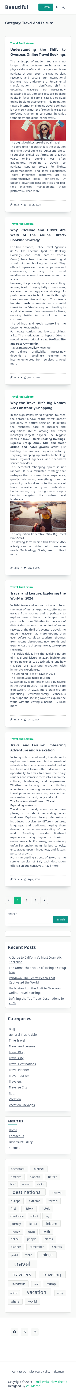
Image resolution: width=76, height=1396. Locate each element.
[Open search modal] (63, 7)
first (13, 1208)
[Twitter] (24, 1332)
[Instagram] (35, 1332)
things (47, 1254)
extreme (34, 1201)
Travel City (16, 1058)
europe (15, 1201)
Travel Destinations (22, 1064)
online (15, 1239)
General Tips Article (23, 1035)
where (15, 1301)
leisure (51, 1223)
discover (57, 1193)
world (32, 1301)
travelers (21, 1274)
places (49, 1239)
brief (12, 1184)
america (16, 1177)
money (15, 1231)
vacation (36, 1292)
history (29, 1208)
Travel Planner (19, 1070)
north (46, 1231)
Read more (33, 191)
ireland (34, 1216)
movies (31, 1231)
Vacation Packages (22, 1105)
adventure (18, 1169)
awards (35, 1177)
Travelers (15, 1081)
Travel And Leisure (22, 43)
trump (51, 1284)
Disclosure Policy (21, 1142)
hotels (46, 1208)
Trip (11, 1093)
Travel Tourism (19, 1076)
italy (47, 1216)
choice (40, 1184)
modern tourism (46, 61)
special (14, 1255)
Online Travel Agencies (50, 247)
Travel (19, 769)
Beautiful (16, 7)
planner (16, 1247)
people (31, 1239)
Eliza (16, 204)
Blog (12, 1029)
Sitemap (14, 1148)
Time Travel (17, 1040)
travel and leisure (32, 605)
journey (16, 1224)
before (52, 1177)
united (14, 1293)
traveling (52, 1274)
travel (22, 1264)
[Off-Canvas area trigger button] (69, 7)
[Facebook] (14, 1332)
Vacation (15, 1099)
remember (37, 1247)
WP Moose (33, 1386)
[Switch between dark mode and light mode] (57, 7)
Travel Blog (16, 1052)
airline (39, 1168)
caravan (26, 1184)
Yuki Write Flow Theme (51, 1382)
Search (12, 914)
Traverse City (18, 1087)
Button (46, 7)
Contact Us (16, 1136)
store (28, 1255)
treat (36, 1284)
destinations (27, 1192)
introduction (17, 1216)
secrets (57, 1247)
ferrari (53, 1201)
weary (60, 1293)
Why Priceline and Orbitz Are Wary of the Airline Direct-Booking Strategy (38, 235)
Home (13, 1130)
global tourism (55, 415)
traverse (18, 1283)
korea (33, 1224)
